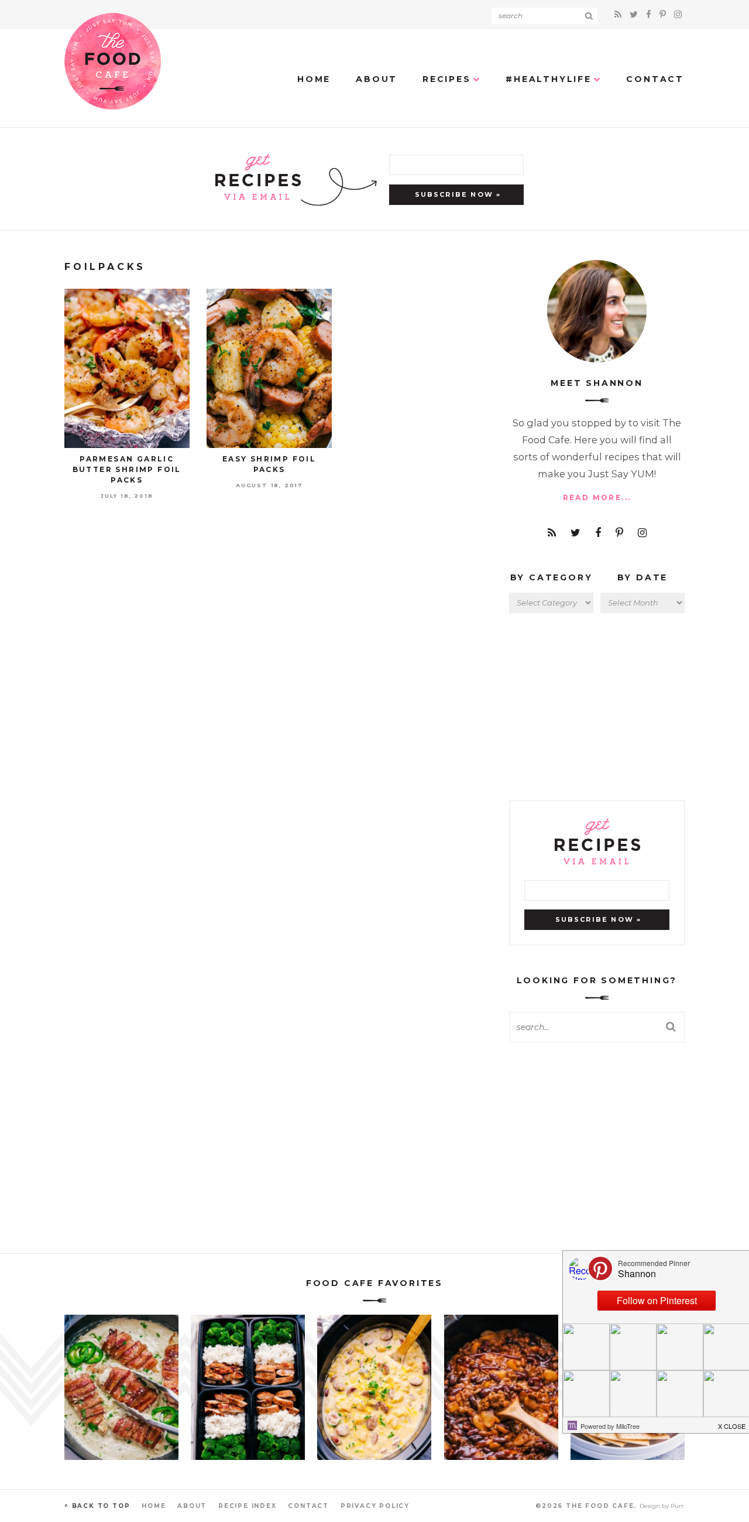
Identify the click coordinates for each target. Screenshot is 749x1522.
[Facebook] (650, 14)
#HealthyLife (549, 79)
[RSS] (619, 14)
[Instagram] (678, 14)
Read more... (597, 497)
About (376, 79)
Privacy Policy (375, 1506)
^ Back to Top (97, 1506)
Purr (677, 1506)
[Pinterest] (664, 14)
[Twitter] (635, 14)
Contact (655, 79)
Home (314, 79)
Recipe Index (247, 1506)
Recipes (446, 79)
